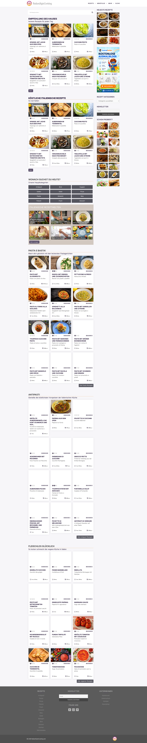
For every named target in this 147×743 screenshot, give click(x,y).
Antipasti (39, 187)
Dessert (82, 201)
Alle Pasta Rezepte (86, 385)
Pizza (82, 191)
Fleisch (38, 201)
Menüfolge (101, 3)
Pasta (39, 196)
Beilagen (41, 719)
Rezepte (91, 3)
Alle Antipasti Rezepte (85, 537)
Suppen (82, 187)
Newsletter (106, 704)
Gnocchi (60, 196)
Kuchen (41, 727)
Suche (117, 3)
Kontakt (105, 701)
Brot (60, 187)
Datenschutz (106, 698)
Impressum (106, 695)
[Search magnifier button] (92, 12)
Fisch (60, 201)
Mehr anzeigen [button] (34, 242)
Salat (60, 191)
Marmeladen (41, 730)
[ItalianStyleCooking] (39, 3)
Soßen (39, 191)
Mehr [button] (30, 90)
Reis (82, 196)
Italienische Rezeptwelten (45, 207)
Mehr (110, 3)
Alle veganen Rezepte (85, 681)
